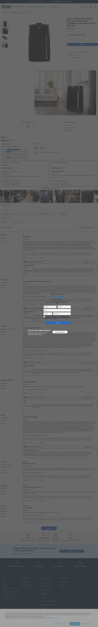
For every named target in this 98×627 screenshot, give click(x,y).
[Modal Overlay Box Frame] (49, 313)
